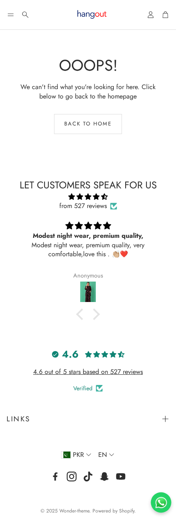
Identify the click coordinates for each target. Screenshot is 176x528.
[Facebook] (55, 476)
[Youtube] (121, 476)
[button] (11, 14)
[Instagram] (72, 476)
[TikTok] (88, 476)
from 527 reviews (83, 205)
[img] (88, 196)
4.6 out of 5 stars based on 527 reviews (88, 371)
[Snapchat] (104, 476)
